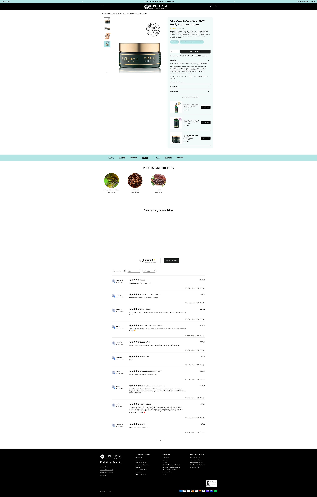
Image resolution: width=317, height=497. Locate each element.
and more (205, 55)
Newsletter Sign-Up (141, 469)
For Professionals (303, 1)
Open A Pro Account (196, 462)
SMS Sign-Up (139, 472)
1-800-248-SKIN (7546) (106, 470)
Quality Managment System (171, 464)
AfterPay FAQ (139, 467)
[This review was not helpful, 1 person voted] (203, 418)
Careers (165, 462)
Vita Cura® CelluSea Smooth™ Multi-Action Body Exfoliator (191, 137)
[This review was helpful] (200, 350)
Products (107, 13)
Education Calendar (196, 460)
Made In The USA (141, 474)
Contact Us (103, 475)
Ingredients (174, 91)
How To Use (174, 87)
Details (173, 60)
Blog (164, 474)
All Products (114, 13)
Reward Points (167, 472)
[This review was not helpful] (203, 432)
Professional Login (195, 467)
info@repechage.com (106, 472)
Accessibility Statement (143, 464)
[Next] (234, 1)
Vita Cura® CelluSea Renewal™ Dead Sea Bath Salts (191, 122)
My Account (139, 460)
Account (312, 1)
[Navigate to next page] (164, 440)
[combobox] (134, 271)
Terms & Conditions (141, 462)
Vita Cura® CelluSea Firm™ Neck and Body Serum (191, 106)
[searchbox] (117, 271)
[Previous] (82, 1)
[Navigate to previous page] (152, 440)
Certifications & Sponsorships (171, 467)
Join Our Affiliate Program (198, 464)
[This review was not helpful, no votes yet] (203, 288)
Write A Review (171, 261)
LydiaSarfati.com (195, 457)
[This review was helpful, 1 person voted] (200, 336)
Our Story (166, 457)
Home (102, 13)
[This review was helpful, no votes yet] (200, 288)
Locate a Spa (6, 1)
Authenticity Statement (170, 469)
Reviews (165, 460)
